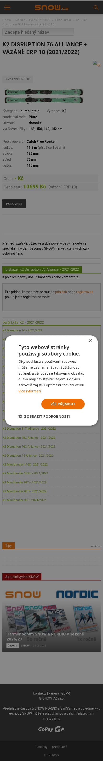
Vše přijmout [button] (63, 404)
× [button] (90, 341)
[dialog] (51, 380)
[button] (44, 416)
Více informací (29, 391)
